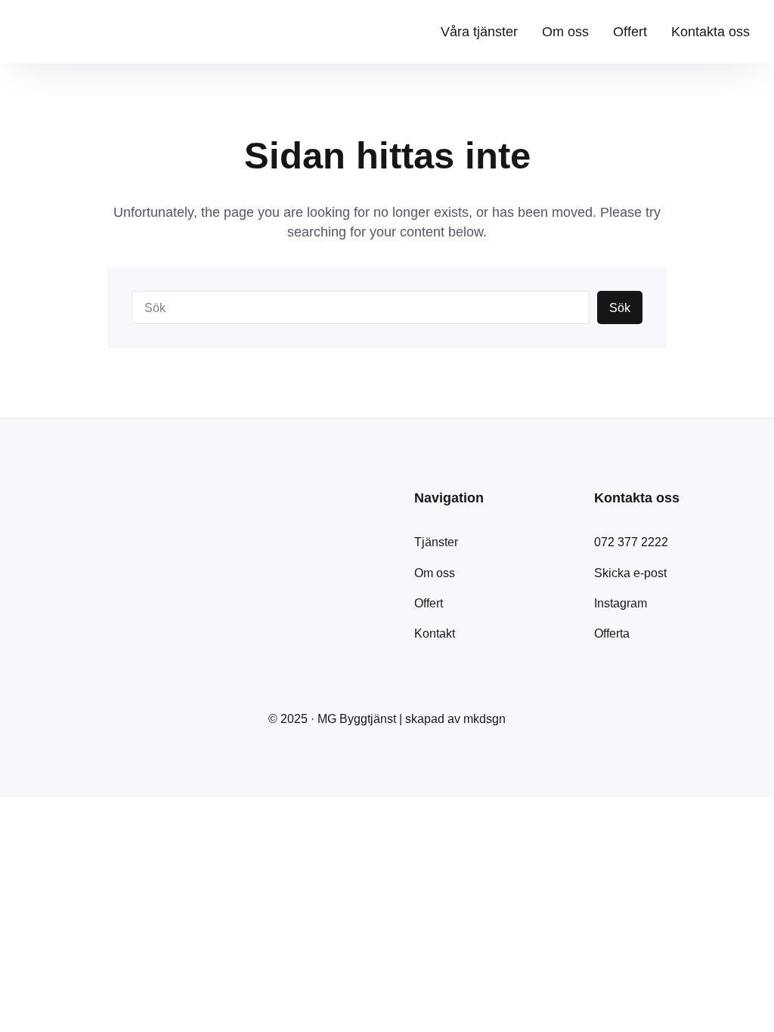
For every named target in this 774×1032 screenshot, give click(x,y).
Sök (619, 307)
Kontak (433, 633)
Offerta (612, 633)
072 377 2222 (631, 541)
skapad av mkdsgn (455, 718)
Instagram (620, 603)
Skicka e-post (630, 572)
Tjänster (436, 541)
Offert (428, 603)
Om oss (434, 572)
